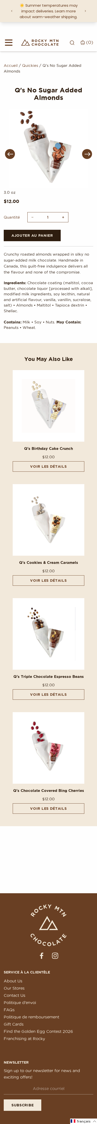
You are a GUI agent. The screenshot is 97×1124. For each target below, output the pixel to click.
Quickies (30, 65)
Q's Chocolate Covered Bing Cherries (48, 790)
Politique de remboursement (31, 1017)
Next (87, 154)
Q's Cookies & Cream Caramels (48, 562)
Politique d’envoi (20, 1002)
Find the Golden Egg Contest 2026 (38, 1031)
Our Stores (14, 988)
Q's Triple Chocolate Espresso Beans (48, 676)
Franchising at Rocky (24, 1038)
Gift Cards (14, 1024)
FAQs (9, 1010)
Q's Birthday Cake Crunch (48, 448)
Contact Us (14, 995)
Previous (10, 154)
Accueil (11, 65)
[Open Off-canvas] (9, 42)
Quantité (12, 217)
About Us (13, 981)
